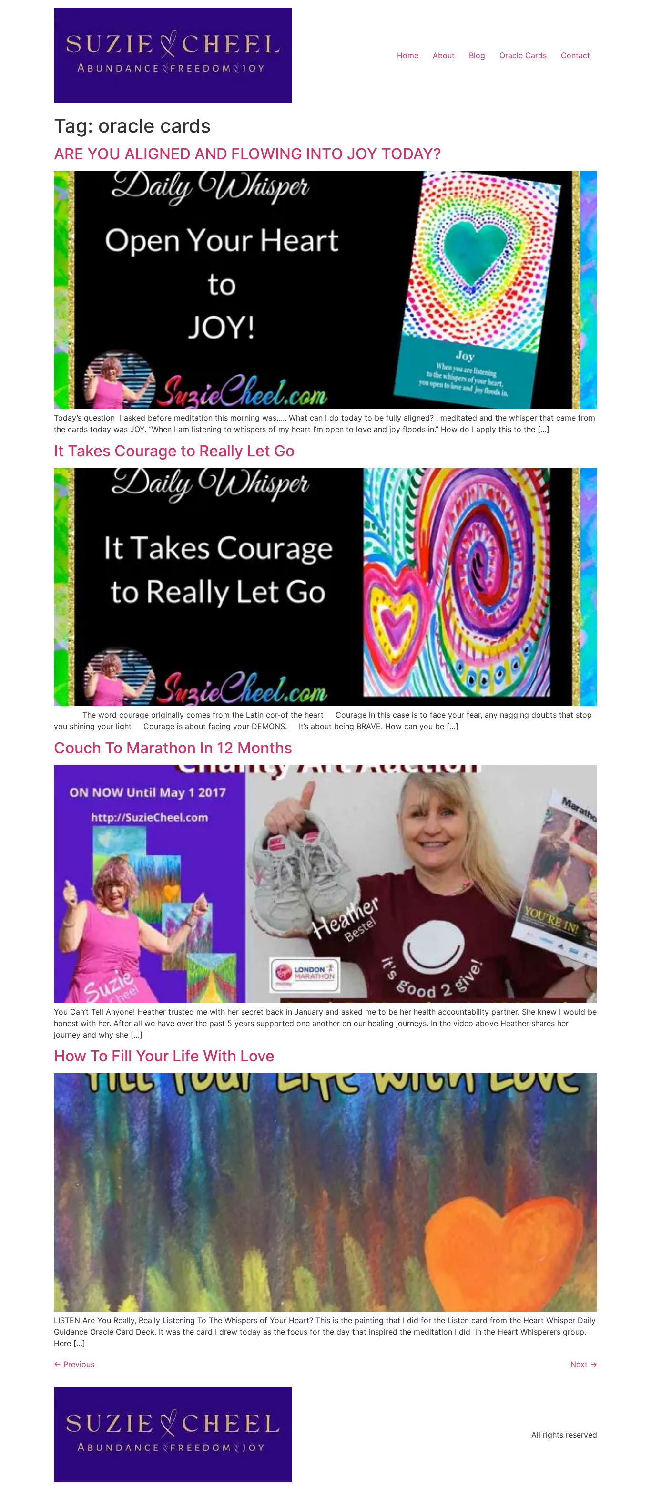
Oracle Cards (523, 55)
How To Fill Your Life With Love (164, 1056)
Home (407, 55)
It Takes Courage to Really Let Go (174, 451)
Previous (74, 1364)
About (444, 55)
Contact (575, 55)
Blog (477, 55)
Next (583, 1364)
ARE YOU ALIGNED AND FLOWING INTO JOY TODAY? (247, 153)
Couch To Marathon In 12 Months (173, 748)
